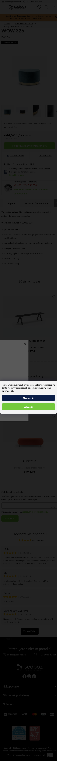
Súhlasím (28, 406)
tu (13, 390)
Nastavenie (28, 397)
